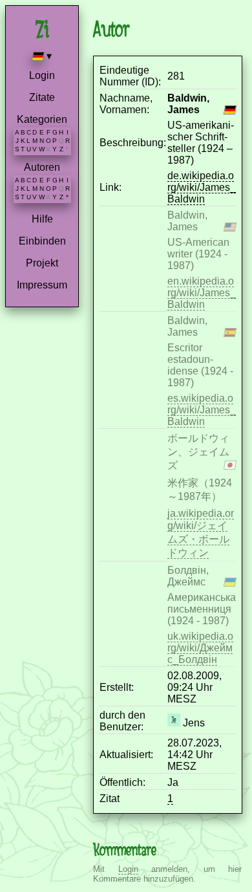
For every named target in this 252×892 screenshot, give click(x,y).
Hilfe (42, 218)
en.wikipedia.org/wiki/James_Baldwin (201, 293)
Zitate (42, 97)
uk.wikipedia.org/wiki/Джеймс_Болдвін (200, 648)
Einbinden (42, 240)
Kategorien (42, 119)
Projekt (42, 262)
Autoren (42, 167)
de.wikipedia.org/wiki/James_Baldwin (201, 187)
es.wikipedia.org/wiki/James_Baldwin (201, 410)
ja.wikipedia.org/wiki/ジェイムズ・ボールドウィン (200, 533)
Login (42, 75)
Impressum (42, 284)
